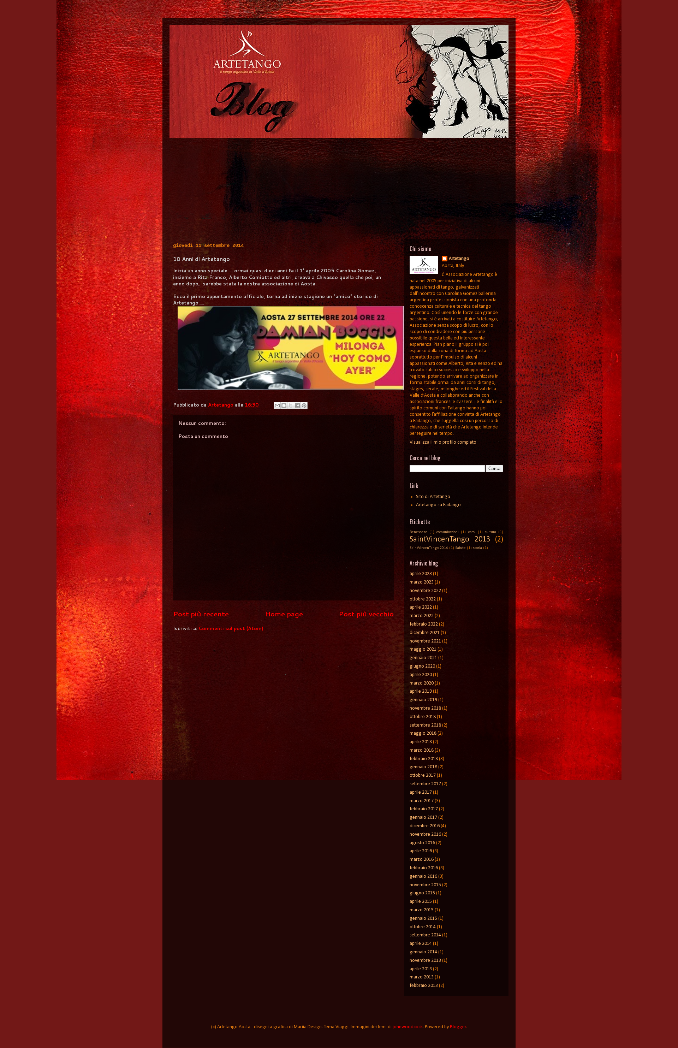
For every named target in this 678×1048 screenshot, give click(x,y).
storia (477, 548)
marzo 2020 (422, 683)
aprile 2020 (421, 674)
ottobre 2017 (423, 775)
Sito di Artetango (433, 496)
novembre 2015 (425, 885)
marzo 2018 (422, 750)
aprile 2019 (421, 691)
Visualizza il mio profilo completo (443, 442)
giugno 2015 (422, 893)
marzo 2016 (422, 859)
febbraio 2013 (424, 985)
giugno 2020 (422, 666)
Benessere (418, 532)
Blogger (458, 1027)
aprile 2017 (421, 792)
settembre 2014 (425, 935)
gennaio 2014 (423, 952)
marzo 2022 (422, 615)
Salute (460, 548)
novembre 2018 (425, 708)
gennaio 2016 (423, 876)
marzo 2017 (422, 801)
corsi (472, 532)
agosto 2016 (422, 843)
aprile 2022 (421, 607)
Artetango (459, 258)
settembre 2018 (425, 725)
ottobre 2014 (423, 927)
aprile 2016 (421, 851)
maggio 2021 (423, 649)
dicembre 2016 (425, 826)
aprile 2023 (421, 573)
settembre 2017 (425, 784)
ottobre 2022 (423, 599)
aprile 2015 (421, 901)
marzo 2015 (422, 910)
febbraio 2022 (424, 624)
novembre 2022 (425, 590)
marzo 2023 (422, 582)
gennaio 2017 (423, 817)
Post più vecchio (366, 613)
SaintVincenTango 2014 (429, 548)
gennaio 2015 (423, 918)
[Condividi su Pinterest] (304, 405)
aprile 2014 (421, 943)
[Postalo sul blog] (283, 405)
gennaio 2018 (423, 767)
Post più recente (201, 613)
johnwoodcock (408, 1027)
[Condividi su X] (290, 405)
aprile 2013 (421, 969)
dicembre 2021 (425, 632)
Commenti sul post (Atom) (230, 628)
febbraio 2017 (424, 809)
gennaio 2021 (423, 658)
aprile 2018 (421, 742)
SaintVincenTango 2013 (450, 539)
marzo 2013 (422, 977)
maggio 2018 (423, 733)
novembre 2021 (425, 641)
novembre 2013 (425, 960)
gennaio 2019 (423, 700)
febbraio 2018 (424, 759)
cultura (490, 532)
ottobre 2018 (423, 717)
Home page (284, 613)
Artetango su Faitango (438, 505)
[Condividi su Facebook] (297, 405)
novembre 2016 (425, 834)
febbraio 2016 (424, 868)
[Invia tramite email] (277, 405)
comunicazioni (447, 532)
